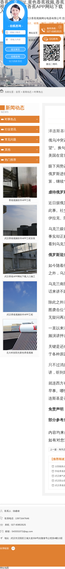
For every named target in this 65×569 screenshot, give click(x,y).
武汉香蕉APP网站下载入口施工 (19, 276)
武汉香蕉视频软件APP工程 (20, 314)
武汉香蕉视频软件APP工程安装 (19, 238)
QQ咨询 (53, 38)
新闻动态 (27, 92)
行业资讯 (10, 129)
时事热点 (38, 92)
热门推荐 (10, 159)
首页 (18, 92)
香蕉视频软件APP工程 (20, 200)
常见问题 (10, 139)
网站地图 (4, 567)
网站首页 (33, 33)
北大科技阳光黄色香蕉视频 (19, 352)
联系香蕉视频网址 (37, 40)
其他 (7, 149)
